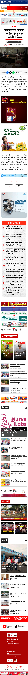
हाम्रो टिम (6, 669)
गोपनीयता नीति (19, 669)
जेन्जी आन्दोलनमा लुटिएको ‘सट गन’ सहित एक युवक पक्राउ (15, 282)
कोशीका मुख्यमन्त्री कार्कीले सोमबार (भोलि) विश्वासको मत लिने (14, 228)
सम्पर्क (10, 669)
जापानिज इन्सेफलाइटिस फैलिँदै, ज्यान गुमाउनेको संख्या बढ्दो (15, 276)
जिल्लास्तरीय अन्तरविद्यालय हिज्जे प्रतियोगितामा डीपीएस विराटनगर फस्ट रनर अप (15, 251)
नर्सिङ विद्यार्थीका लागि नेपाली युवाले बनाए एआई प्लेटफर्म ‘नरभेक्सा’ (14, 237)
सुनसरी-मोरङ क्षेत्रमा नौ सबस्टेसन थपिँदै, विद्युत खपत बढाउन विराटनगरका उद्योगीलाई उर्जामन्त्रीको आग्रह (15, 291)
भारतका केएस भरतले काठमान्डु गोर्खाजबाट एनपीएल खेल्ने (11, 11)
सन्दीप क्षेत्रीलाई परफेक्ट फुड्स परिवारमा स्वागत (14, 258)
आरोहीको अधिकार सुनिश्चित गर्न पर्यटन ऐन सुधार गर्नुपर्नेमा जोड (15, 270)
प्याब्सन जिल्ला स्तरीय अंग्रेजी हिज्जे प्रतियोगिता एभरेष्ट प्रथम (14, 244)
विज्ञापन (14, 669)
